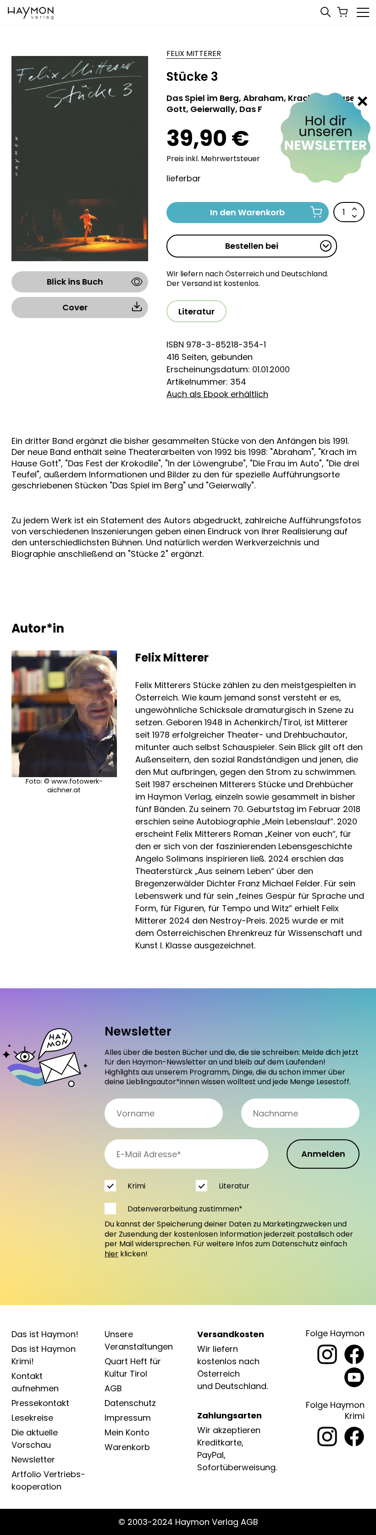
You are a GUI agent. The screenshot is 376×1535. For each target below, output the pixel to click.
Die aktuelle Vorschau (34, 1439)
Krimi (136, 1186)
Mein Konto (127, 1432)
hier (111, 1254)
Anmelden (323, 1154)
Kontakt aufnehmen (35, 1382)
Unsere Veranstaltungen (139, 1340)
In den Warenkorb (247, 212)
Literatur (196, 311)
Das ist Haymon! (44, 1334)
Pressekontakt (40, 1403)
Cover (75, 307)
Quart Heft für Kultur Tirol (133, 1367)
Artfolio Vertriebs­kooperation (48, 1480)
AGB (113, 1388)
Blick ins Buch (75, 281)
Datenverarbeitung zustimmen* (185, 1209)
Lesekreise (32, 1417)
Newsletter (33, 1459)
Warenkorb (127, 1447)
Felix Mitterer (193, 54)
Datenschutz (130, 1403)
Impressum (128, 1417)
